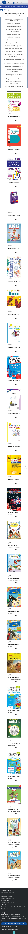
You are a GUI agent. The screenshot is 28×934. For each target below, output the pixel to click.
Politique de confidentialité (10, 929)
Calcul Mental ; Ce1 (13, 809)
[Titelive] (14, 932)
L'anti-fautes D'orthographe (15, 116)
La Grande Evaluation (14, 842)
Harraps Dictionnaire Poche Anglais (18, 512)
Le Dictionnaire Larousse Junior (17, 776)
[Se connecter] (17, 2)
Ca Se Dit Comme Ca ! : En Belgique (18, 314)
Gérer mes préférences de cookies (16, 923)
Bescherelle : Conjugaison (15, 149)
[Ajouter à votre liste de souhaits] (15, 120)
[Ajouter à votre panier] (12, 120)
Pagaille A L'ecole (12, 545)
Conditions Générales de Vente (11, 926)
